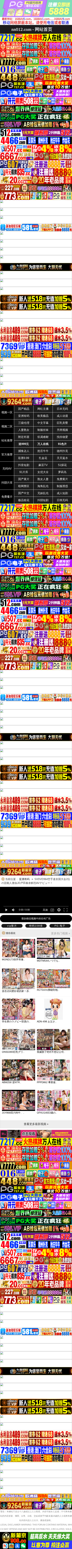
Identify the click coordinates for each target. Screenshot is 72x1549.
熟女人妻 (43, 479)
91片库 (23, 472)
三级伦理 (23, 422)
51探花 (62, 465)
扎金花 (43, 458)
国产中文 (23, 493)
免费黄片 (62, 479)
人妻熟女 (23, 429)
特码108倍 (36, 925)
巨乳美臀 (62, 422)
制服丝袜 (43, 429)
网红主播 (43, 408)
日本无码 (62, 408)
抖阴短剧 (43, 500)
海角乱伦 (43, 486)
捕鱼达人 (23, 450)
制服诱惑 (62, 486)
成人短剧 (62, 493)
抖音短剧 (23, 465)
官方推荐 (7, 454)
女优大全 (43, 472)
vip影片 (12, 925)
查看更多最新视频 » (36, 1124)
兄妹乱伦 (43, 493)
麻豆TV (43, 465)
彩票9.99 (23, 458)
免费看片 (7, 496)
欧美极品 (43, 415)
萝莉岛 (62, 472)
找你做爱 (62, 436)
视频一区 (7, 412)
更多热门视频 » (60, 933)
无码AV (7, 468)
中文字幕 (43, 422)
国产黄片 (23, 479)
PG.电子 (60, 925)
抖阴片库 (7, 482)
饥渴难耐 (43, 436)
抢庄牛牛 (43, 450)
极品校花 (23, 500)
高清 (45, 909)
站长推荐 (7, 440)
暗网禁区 (23, 486)
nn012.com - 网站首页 (31, 29)
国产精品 (23, 408)
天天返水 (62, 458)
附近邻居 (23, 436)
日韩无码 (62, 500)
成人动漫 (62, 415)
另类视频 (62, 429)
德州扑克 (62, 450)
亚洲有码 (23, 415)
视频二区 (7, 426)
